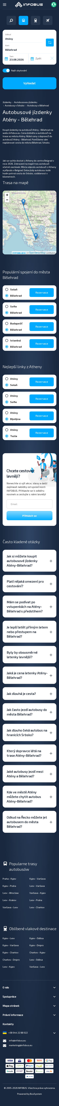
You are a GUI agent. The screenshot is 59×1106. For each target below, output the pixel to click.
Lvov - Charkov (37, 907)
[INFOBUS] (29, 4)
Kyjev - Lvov (9, 938)
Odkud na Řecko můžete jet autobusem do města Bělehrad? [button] (27, 821)
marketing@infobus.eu (20, 1045)
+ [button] (7, 195)
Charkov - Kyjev (37, 952)
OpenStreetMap (37, 252)
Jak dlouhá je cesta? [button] (21, 694)
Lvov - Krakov (9, 900)
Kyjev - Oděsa (37, 938)
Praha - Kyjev (9, 878)
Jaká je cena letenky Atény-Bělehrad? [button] (27, 675)
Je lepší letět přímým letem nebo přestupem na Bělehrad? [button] (27, 631)
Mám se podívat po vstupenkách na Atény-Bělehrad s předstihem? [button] (25, 606)
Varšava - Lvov (10, 907)
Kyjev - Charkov (10, 952)
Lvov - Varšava (37, 885)
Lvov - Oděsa (36, 959)
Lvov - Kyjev (9, 966)
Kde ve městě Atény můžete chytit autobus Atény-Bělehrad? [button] (24, 796)
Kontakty (8, 1024)
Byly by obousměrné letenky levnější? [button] (22, 654)
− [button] (7, 200)
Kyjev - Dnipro (37, 945)
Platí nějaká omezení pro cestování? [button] (25, 583)
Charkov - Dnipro (11, 959)
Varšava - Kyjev (38, 893)
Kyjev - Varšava (38, 878)
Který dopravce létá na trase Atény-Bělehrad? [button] (24, 753)
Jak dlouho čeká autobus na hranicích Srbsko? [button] (27, 732)
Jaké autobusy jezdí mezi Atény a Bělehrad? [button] (25, 773)
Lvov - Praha (36, 900)
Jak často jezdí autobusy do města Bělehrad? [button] (27, 712)
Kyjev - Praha (9, 885)
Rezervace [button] (41, 292)
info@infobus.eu (17, 1040)
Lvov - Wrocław (11, 893)
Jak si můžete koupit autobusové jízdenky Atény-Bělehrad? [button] (22, 560)
